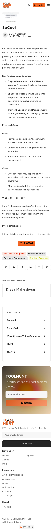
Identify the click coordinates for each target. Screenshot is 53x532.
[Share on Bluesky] (14, 267)
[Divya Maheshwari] (5, 35)
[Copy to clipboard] (47, 267)
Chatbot (6, 491)
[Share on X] (5, 267)
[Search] (29, 5)
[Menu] (48, 5)
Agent (5, 483)
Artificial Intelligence (14, 253)
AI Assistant (8, 479)
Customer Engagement (15, 258)
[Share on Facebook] (22, 267)
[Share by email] (39, 267)
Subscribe (39, 5)
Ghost (10, 522)
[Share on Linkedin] (30, 267)
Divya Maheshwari (17, 34)
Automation (8, 487)
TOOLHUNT (15, 519)
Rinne (18, 522)
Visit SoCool (26, 243)
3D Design (7, 495)
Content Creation (38, 258)
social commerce (36, 253)
